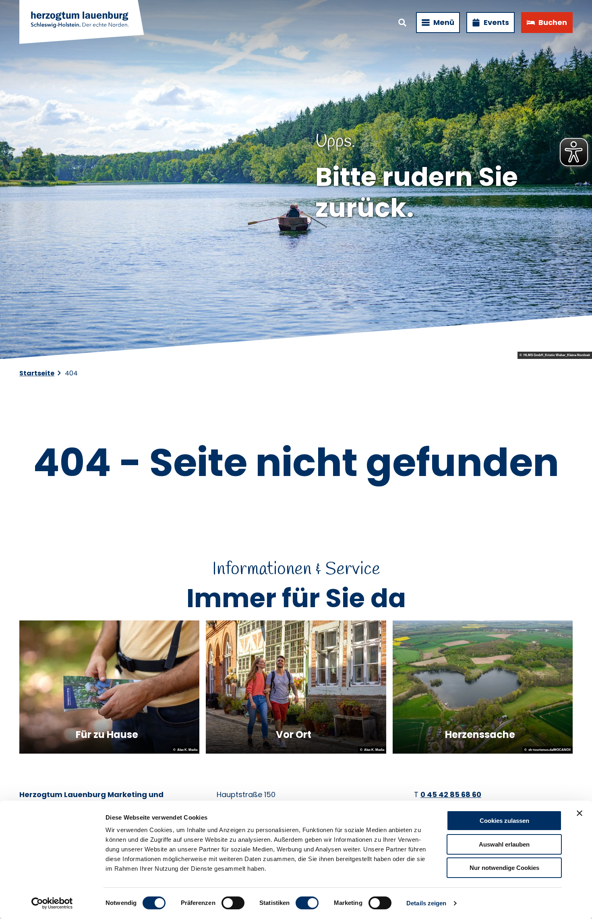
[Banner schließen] (579, 813)
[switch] (232, 902)
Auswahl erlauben (504, 844)
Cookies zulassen (504, 820)
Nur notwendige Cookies (504, 867)
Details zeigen (426, 903)
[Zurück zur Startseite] (82, 22)
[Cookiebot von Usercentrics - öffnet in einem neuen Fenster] (52, 903)
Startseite (36, 373)
